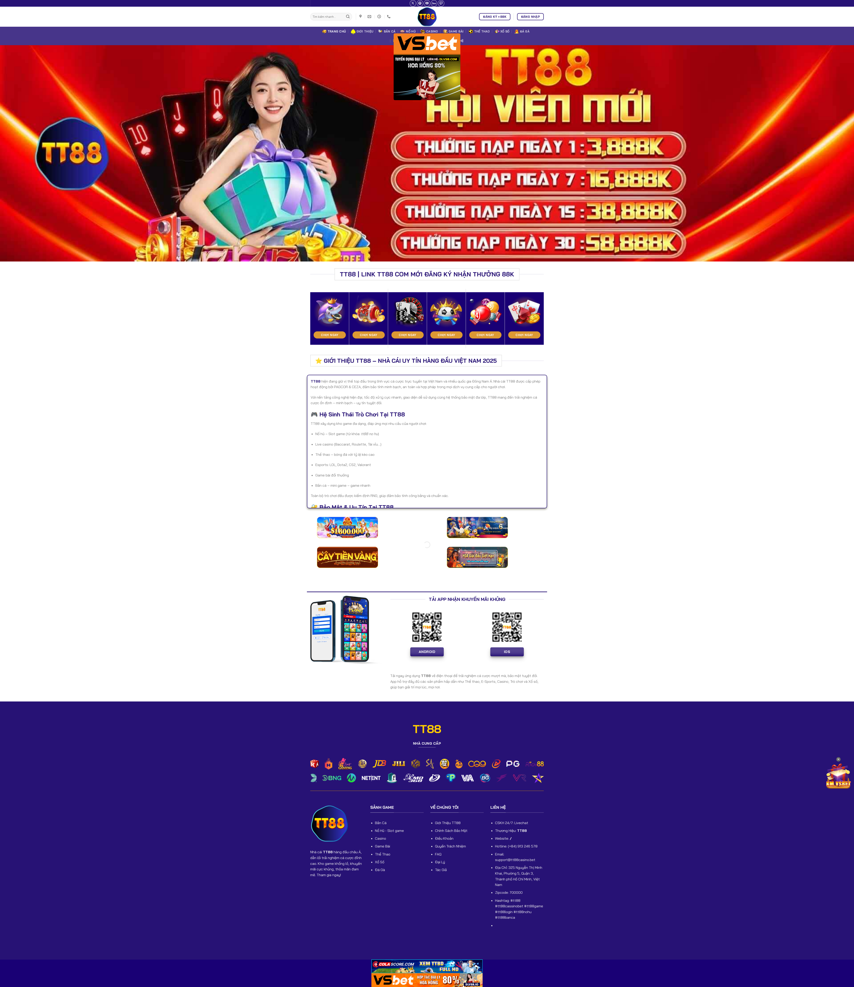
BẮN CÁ (390, 31)
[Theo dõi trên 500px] (434, 3)
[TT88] (427, 17)
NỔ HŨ (410, 31)
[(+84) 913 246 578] (389, 16)
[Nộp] (348, 16)
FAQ (438, 854)
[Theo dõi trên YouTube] (427, 3)
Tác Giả (441, 869)
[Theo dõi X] (413, 3)
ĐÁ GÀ (525, 31)
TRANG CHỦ (337, 31)
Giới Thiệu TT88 (448, 823)
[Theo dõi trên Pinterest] (420, 3)
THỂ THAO (482, 31)
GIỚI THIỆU (365, 31)
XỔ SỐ (504, 31)
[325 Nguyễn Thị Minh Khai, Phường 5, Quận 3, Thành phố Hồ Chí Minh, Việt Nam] (361, 16)
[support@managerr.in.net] (370, 16)
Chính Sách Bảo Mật (451, 830)
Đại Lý (440, 862)
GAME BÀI (456, 31)
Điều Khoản (444, 838)
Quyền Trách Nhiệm (450, 846)
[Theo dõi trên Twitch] (441, 3)
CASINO (432, 31)
